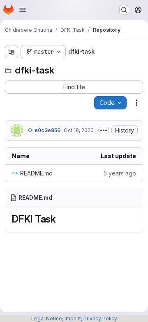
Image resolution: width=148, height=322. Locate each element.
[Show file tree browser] (11, 51)
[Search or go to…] (124, 10)
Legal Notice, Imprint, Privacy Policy (74, 318)
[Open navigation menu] (22, 10)
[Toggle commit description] (103, 130)
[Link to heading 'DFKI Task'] (61, 219)
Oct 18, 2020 (79, 130)
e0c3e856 (46, 130)
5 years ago (119, 173)
